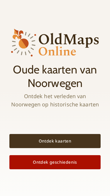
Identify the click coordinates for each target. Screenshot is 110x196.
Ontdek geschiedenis (55, 162)
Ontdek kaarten (55, 141)
